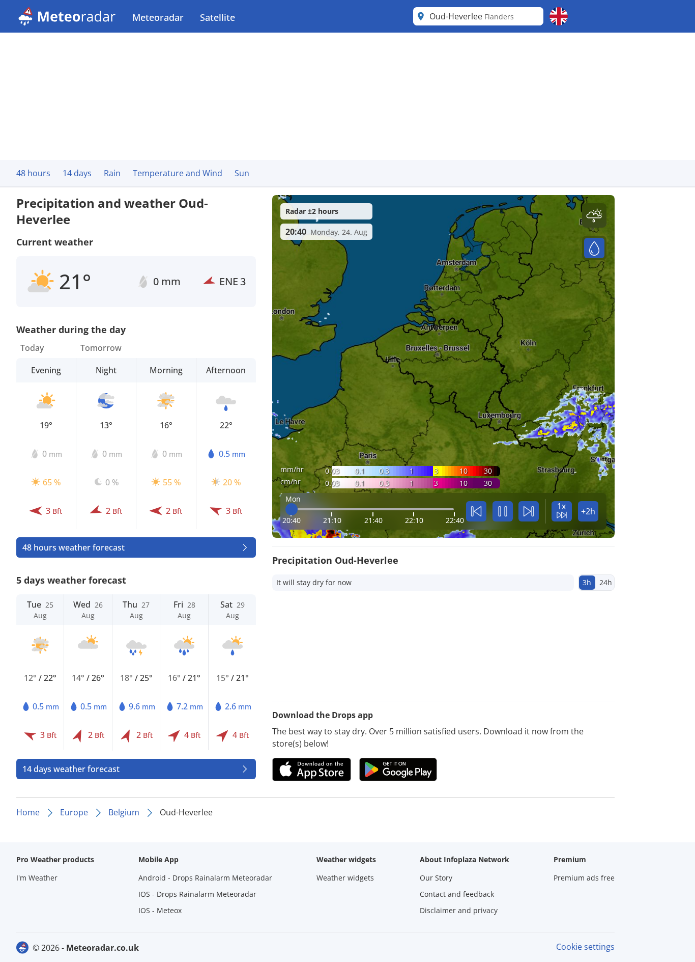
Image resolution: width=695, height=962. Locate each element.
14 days (77, 173)
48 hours (33, 173)
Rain (112, 173)
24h (605, 582)
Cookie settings (585, 946)
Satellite (217, 17)
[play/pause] (503, 511)
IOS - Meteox (160, 910)
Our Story (436, 878)
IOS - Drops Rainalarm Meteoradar (197, 894)
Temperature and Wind (177, 173)
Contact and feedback (457, 894)
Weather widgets (345, 878)
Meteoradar (158, 17)
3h (587, 582)
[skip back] (476, 511)
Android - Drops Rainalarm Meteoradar (205, 878)
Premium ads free (584, 878)
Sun (242, 173)
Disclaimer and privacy (459, 910)
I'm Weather (36, 878)
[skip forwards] (528, 511)
